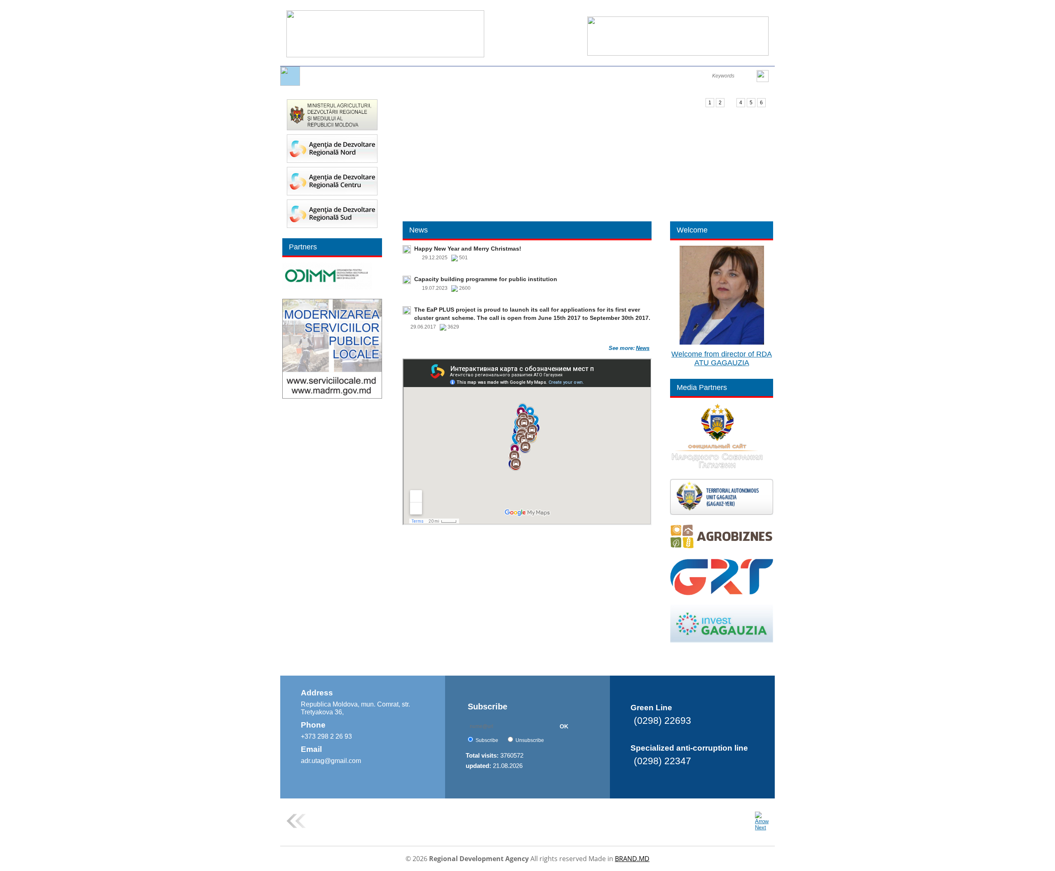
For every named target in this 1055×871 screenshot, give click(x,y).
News (642, 348)
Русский (711, 9)
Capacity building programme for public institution (485, 279)
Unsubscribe (530, 740)
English (686, 9)
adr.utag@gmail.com (331, 760)
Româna (663, 9)
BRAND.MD (632, 858)
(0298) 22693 (662, 720)
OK (564, 726)
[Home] (290, 84)
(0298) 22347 (662, 761)
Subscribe (487, 740)
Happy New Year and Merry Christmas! (467, 248)
